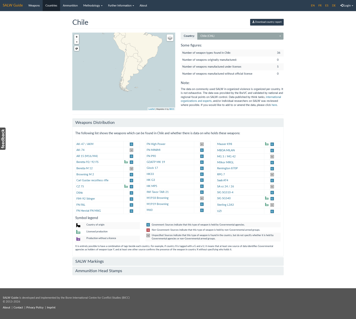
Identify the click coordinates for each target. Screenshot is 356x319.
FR (320, 5)
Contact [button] (18, 307)
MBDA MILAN (226, 150)
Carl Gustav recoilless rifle (92, 180)
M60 (150, 210)
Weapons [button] (34, 5)
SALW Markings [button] (89, 261)
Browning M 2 (85, 174)
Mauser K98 (224, 144)
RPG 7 (221, 174)
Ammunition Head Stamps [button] (98, 271)
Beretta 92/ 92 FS (87, 162)
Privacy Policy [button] (35, 307)
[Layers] (170, 37)
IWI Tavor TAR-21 (158, 192)
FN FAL (80, 204)
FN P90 (151, 156)
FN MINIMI (153, 150)
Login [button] (347, 5)
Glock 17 (152, 168)
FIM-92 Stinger (85, 198)
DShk (79, 192)
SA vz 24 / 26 (225, 186)
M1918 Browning (158, 198)
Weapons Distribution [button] (95, 123)
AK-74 (80, 150)
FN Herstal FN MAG (88, 210)
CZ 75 (80, 186)
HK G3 (151, 180)
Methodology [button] (92, 5)
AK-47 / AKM (84, 144)
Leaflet (152, 108)
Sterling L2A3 (225, 204)
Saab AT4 (222, 180)
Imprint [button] (51, 307)
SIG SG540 (224, 198)
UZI (219, 211)
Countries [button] (51, 5)
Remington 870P (227, 168)
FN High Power (156, 144)
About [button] (143, 5)
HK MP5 (152, 186)
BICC (171, 108)
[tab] (178, 122)
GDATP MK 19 (156, 162)
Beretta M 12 (84, 168)
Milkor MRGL (225, 162)
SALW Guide (13, 5)
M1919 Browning (158, 204)
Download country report (268, 22)
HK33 (150, 174)
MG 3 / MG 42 (226, 156)
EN (313, 5)
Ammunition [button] (70, 5)
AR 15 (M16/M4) (87, 156)
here (274, 105)
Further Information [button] (120, 5)
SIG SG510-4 (225, 192)
